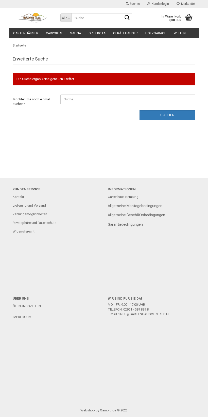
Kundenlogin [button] (159, 4)
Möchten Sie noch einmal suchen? (31, 101)
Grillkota (97, 33)
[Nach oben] (194, 409)
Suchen (167, 115)
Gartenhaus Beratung (123, 197)
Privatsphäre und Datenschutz (34, 223)
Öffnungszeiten (27, 306)
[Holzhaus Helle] (33, 18)
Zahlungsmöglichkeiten (30, 214)
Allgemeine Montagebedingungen (135, 206)
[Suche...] (127, 18)
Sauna (75, 33)
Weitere (180, 33)
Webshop (87, 410)
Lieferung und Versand (29, 205)
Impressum (22, 317)
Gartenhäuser (25, 33)
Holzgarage (155, 33)
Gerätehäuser (125, 33)
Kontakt (18, 197)
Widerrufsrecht (23, 231)
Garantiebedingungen (125, 224)
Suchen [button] (134, 4)
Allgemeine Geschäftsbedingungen (136, 215)
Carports (54, 33)
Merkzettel (187, 4)
